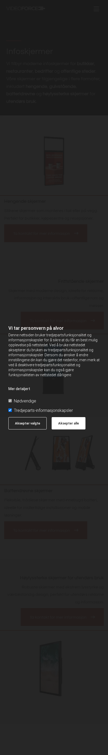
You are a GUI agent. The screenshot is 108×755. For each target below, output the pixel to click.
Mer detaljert (19, 389)
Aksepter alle (68, 423)
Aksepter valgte (27, 423)
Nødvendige (25, 400)
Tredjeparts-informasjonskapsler (43, 410)
